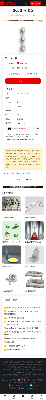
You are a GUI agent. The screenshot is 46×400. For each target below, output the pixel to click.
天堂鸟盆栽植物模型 (9, 217)
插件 (32, 398)
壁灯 (12, 173)
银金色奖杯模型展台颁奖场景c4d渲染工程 (34, 243)
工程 (23, 398)
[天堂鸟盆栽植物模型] (11, 203)
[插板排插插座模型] (34, 205)
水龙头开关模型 (7, 291)
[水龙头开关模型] (11, 279)
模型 (18, 173)
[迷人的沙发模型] (34, 279)
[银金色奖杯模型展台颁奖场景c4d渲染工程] (34, 230)
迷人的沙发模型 (30, 291)
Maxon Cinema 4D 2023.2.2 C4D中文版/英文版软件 (23, 328)
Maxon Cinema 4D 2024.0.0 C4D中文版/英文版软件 (23, 307)
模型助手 (15, 128)
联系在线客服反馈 (22, 139)
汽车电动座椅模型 (31, 266)
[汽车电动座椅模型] (34, 255)
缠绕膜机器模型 (7, 266)
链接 (29, 179)
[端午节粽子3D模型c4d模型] (11, 234)
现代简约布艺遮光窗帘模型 (15, 318)
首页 (4, 398)
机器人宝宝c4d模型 (13, 349)
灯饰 (28, 173)
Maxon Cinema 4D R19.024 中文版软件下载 (21, 338)
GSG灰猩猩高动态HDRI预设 (15, 346)
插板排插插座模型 (31, 217)
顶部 (41, 398)
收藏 (18, 179)
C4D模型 (12, 15)
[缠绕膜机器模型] (11, 255)
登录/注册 (37, 3)
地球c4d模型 (10, 342)
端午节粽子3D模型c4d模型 (11, 242)
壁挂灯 (6, 173)
